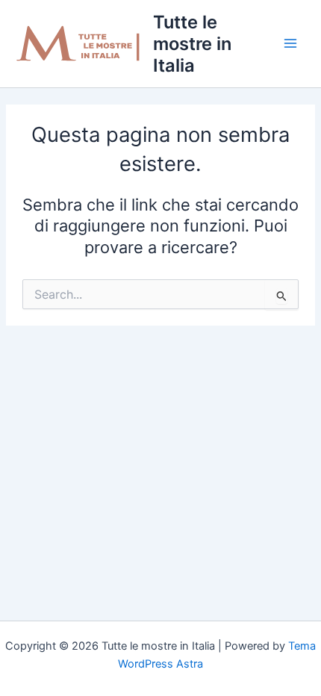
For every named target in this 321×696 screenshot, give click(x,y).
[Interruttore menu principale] (290, 43)
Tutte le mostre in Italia (192, 43)
